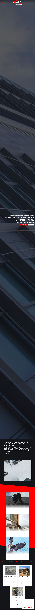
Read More (26, 607)
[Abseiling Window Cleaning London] (17, 2)
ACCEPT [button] (30, 607)
